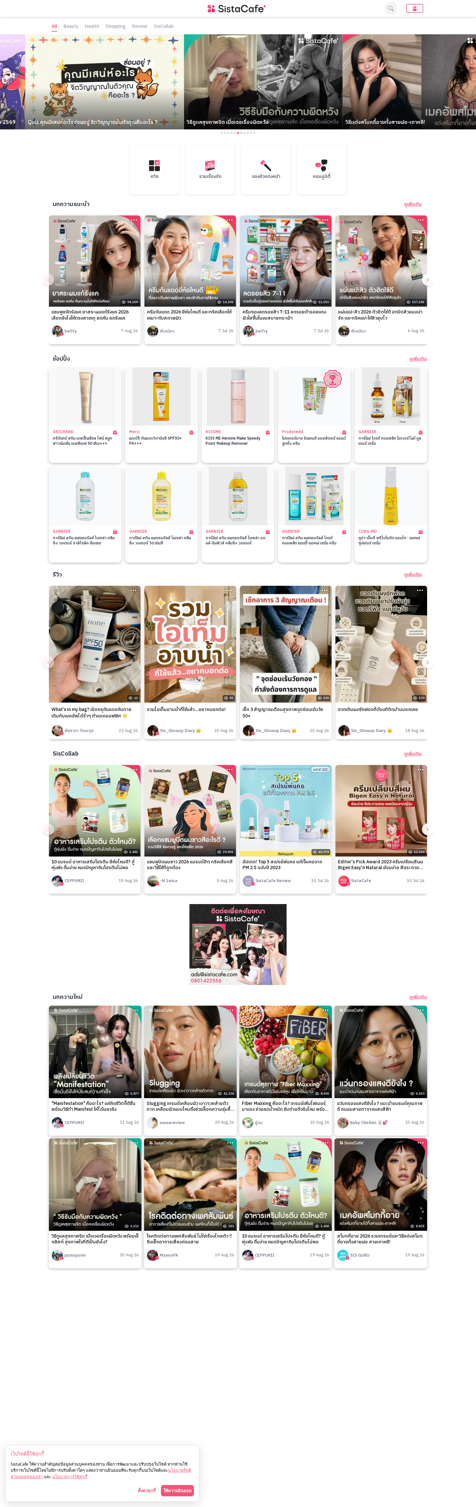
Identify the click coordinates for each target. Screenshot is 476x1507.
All (54, 26)
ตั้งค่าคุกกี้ (147, 1490)
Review (139, 26)
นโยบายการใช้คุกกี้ (69, 1477)
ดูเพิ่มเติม (413, 204)
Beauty (70, 26)
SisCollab (164, 26)
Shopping (116, 26)
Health (92, 26)
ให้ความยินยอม (177, 1490)
